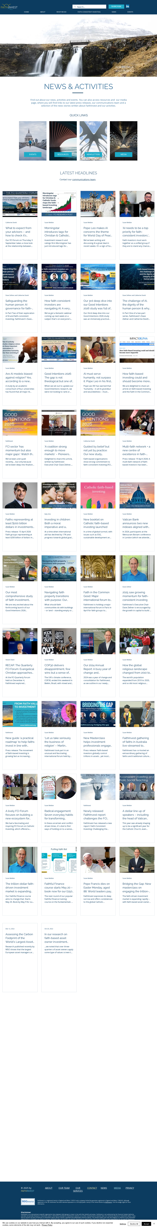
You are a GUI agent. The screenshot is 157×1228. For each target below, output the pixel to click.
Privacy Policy (47, 1225)
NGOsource (108, 1202)
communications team (84, 179)
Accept (146, 1224)
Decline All (134, 1224)
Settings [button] (123, 1224)
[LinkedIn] (127, 6)
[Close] (154, 1224)
